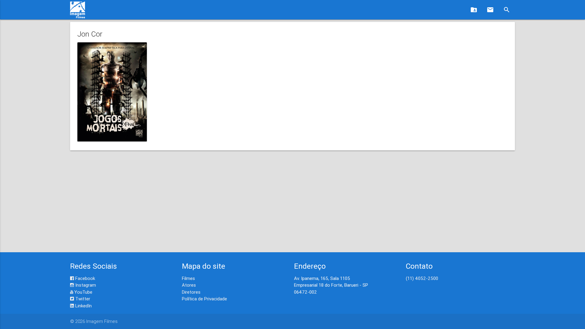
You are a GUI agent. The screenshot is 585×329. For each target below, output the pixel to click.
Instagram (85, 285)
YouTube (82, 292)
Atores (189, 285)
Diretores (191, 292)
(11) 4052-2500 (422, 278)
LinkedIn (83, 306)
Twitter (82, 299)
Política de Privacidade (204, 299)
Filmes (188, 278)
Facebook (84, 278)
